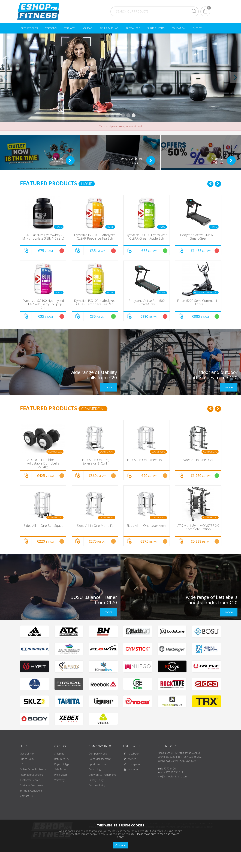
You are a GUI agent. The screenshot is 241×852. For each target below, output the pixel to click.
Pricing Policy (27, 759)
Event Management (100, 759)
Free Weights (29, 28)
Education (178, 28)
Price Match (61, 774)
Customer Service (30, 780)
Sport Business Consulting (97, 766)
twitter (131, 759)
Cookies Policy (97, 785)
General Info (27, 753)
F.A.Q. (23, 764)
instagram (133, 764)
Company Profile (98, 753)
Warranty (59, 780)
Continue (120, 845)
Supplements (156, 28)
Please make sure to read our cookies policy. (148, 835)
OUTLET (196, 28)
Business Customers (31, 785)
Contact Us (26, 796)
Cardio (87, 28)
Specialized (132, 28)
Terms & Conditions (31, 790)
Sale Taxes (60, 769)
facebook (132, 753)
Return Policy (61, 759)
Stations (51, 28)
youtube (132, 769)
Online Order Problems (33, 769)
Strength (70, 28)
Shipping (59, 753)
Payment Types (62, 764)
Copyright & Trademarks (102, 774)
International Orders (31, 774)
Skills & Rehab (109, 28)
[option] (43, 258)
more (108, 387)
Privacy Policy (96, 780)
